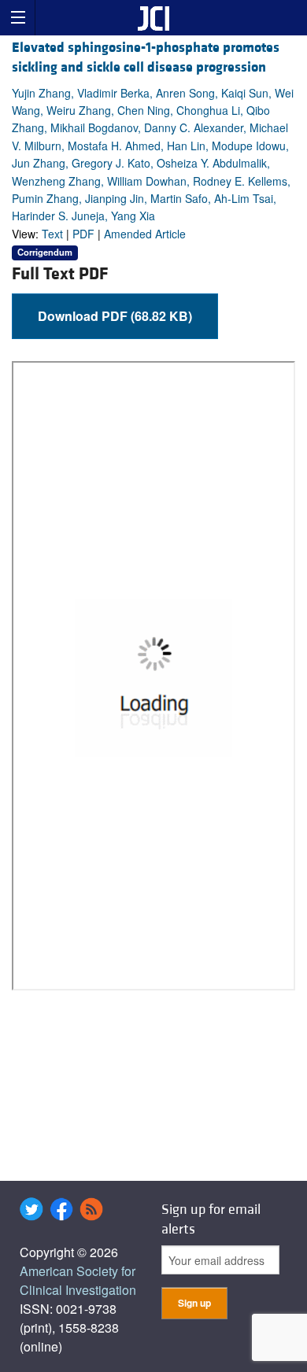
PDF (83, 234)
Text (52, 234)
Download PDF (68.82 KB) (115, 316)
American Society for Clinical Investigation (78, 1280)
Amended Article (145, 234)
